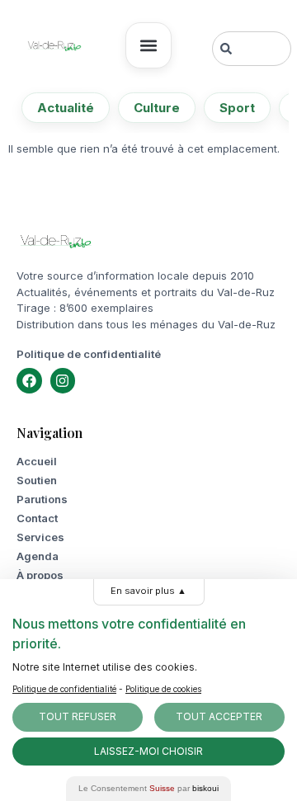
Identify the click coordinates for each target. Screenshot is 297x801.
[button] (148, 45)
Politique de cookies (163, 689)
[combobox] (251, 48)
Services (40, 537)
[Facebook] (29, 380)
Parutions (42, 499)
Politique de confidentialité (88, 353)
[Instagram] (63, 380)
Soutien (36, 480)
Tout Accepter (219, 716)
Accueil (36, 461)
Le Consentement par (148, 788)
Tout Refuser (77, 716)
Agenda (37, 556)
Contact (37, 518)
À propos (40, 575)
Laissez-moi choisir (148, 751)
